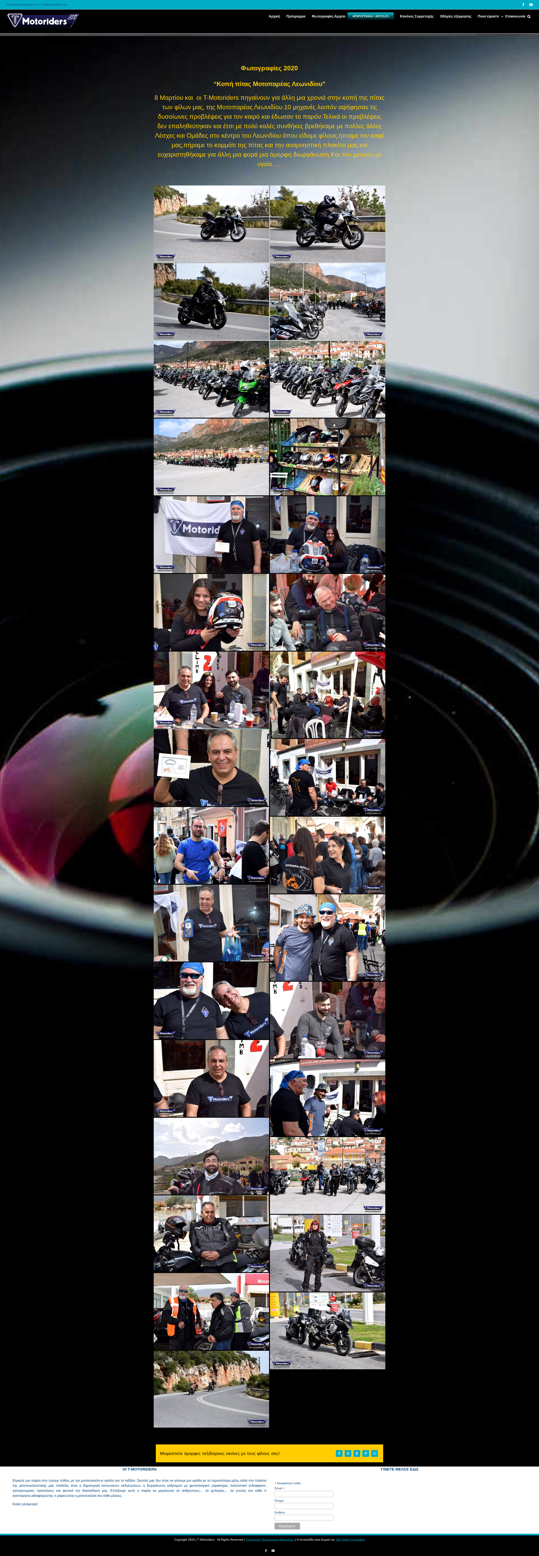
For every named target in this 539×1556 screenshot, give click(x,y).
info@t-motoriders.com (54, 4)
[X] (348, 1453)
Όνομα (279, 1500)
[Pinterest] (365, 1453)
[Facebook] (339, 1453)
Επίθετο (280, 1512)
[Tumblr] (356, 1453)
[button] (529, 15)
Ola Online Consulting (350, 1539)
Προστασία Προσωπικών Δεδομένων (270, 1539)
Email (279, 1488)
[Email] (374, 1453)
